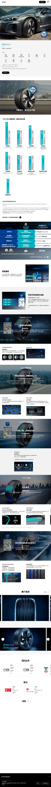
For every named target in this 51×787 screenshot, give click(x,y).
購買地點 (5, 72)
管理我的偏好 (45, 783)
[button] (2, 639)
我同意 (38, 783)
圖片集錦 (4, 2)
